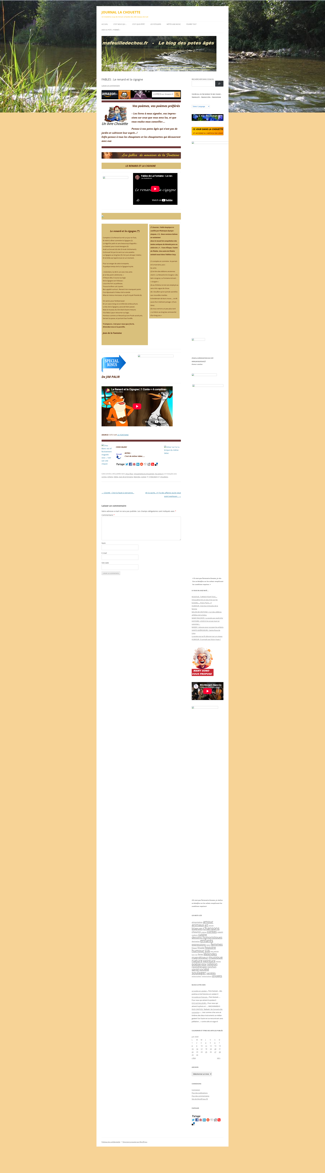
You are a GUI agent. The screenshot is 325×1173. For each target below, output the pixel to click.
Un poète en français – (200, 997)
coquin (220, 932)
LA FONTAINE (123, 435)
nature (197, 960)
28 (220, 1052)
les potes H (159, 474)
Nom (104, 543)
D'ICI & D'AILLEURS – (199, 1003)
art (206, 925)
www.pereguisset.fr (199, 361)
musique (216, 957)
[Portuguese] (205, 103)
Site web (105, 563)
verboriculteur (196, 976)
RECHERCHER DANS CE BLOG (203, 79)
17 (201, 1049)
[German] (208, 103)
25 (206, 1052)
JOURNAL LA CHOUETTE (121, 12)
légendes (137, 477)
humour (198, 950)
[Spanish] (195, 103)
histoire (210, 947)
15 (192, 1049)
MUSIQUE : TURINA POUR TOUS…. (204, 597)
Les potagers (155, 24)
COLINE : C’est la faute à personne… (118, 493)
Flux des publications (200, 1093)
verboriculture (207, 976)
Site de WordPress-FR (200, 1099)
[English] (200, 103)
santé (195, 969)
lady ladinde (214, 951)
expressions (199, 944)
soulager (199, 972)
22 (192, 1052)
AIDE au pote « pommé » (111, 30)
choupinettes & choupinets (144, 474)
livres (200, 954)
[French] (198, 103)
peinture (209, 961)
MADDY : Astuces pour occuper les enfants (207, 627)
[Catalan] (193, 103)
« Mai (194, 1058)
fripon (194, 948)
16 (197, 1049)
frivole (201, 947)
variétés (211, 973)
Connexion (196, 1090)
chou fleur (129, 474)
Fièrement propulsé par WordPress (135, 1142)
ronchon (211, 966)
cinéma (203, 932)
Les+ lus (194, 954)
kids (207, 951)
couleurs (195, 935)
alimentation (197, 922)
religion (212, 964)
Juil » (218, 1058)
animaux (198, 925)
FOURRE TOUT (191, 24)
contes (104, 477)
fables (116, 477)
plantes (218, 961)
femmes (217, 944)
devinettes (196, 941)
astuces (211, 925)
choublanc (164, 477)
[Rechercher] (219, 84)
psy (203, 964)
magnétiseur (200, 957)
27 (215, 1052)
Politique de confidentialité (111, 1142)
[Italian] (203, 103)
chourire (196, 931)
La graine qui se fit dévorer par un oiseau (207, 636)
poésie (143, 477)
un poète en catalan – (200, 991)
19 (211, 1049)
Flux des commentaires (200, 1096)
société (204, 969)
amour (208, 921)
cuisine (202, 934)
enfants (110, 477)
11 (206, 1046)
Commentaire (108, 515)
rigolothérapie (199, 966)
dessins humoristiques (207, 937)
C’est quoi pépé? (138, 24)
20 (215, 1049)
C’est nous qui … (120, 24)
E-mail (104, 553)
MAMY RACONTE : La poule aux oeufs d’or (207, 618)
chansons (211, 928)
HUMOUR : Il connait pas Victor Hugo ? (206, 639)
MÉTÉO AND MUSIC (174, 24)
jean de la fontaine (126, 477)
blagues (197, 929)
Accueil (105, 24)
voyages (217, 976)
